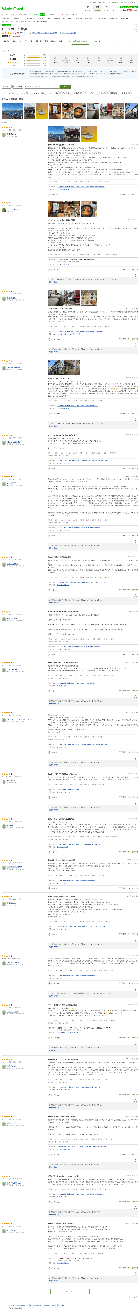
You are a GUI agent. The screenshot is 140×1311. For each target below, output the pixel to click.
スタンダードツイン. (63, 189)
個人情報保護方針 (22, 1305)
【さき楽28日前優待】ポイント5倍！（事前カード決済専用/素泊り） (77, 406)
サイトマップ (102, 2)
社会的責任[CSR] (36, 1305)
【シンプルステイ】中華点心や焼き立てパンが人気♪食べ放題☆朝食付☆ (78, 528)
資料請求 (61, 1305)
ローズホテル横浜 (14, 29)
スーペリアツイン (62, 883)
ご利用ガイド (92, 2)
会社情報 (11, 1305)
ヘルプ (84, 2)
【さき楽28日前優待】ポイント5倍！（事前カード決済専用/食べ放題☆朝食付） (81, 187)
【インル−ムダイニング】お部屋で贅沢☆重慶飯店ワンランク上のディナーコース (81, 582)
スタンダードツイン (63, 585)
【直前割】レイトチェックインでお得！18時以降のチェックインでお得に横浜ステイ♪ (82, 461)
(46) (50, 41)
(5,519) (80, 41)
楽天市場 (123, 2)
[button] (12, 111)
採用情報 (47, 1305)
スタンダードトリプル (63, 649)
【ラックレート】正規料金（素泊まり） (69, 789)
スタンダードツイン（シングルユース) (68, 334)
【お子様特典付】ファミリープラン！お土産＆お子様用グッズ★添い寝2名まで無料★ (82, 1147)
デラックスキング (62, 847)
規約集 (54, 1305)
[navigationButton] (135, 110)
